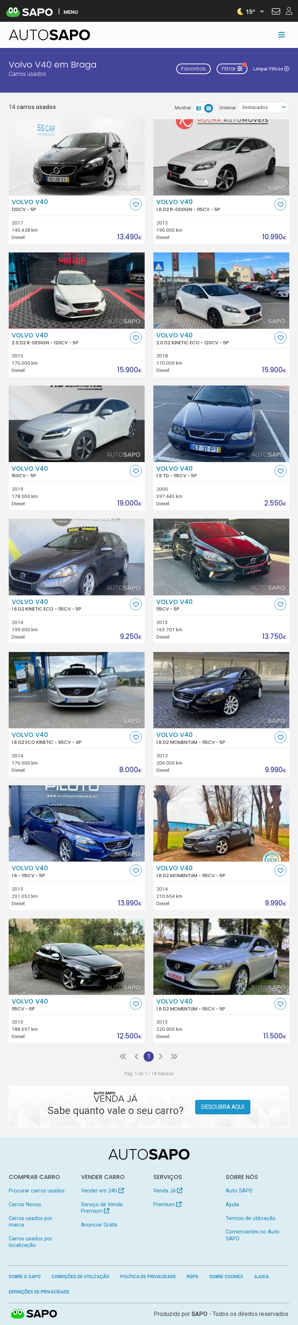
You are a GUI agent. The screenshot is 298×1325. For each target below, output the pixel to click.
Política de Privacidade (148, 1276)
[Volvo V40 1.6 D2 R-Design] (221, 157)
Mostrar (183, 107)
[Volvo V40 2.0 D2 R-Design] (77, 290)
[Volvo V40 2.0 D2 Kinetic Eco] (221, 290)
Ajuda (232, 1205)
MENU (71, 12)
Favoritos (193, 68)
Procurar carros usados (37, 1191)
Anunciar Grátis (99, 1225)
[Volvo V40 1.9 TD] (221, 423)
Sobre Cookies (226, 1276)
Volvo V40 (30, 205)
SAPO (34, 1314)
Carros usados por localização (30, 1242)
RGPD (192, 1276)
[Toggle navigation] (281, 35)
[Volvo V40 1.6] (77, 823)
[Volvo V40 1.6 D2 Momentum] (221, 690)
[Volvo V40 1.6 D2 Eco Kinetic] (77, 690)
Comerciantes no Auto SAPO (252, 1235)
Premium (164, 1205)
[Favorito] (136, 204)
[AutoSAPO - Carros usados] (49, 35)
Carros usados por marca (30, 1221)
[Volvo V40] (77, 157)
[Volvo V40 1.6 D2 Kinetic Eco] (77, 557)
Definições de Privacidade (39, 1291)
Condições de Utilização (80, 1276)
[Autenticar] (276, 12)
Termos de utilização (250, 1218)
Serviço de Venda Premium (101, 1208)
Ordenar (227, 107)
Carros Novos (25, 1205)
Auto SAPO (239, 1191)
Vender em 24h (99, 1191)
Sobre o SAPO (25, 1276)
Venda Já (165, 1191)
